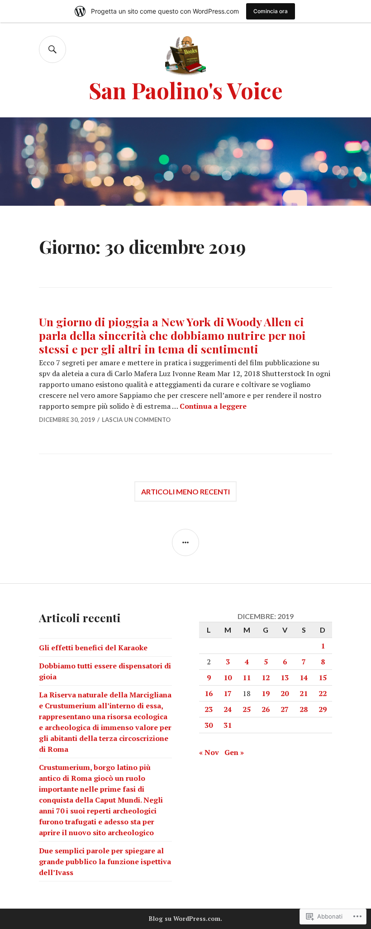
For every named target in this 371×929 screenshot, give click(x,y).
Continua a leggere (213, 406)
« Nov (209, 752)
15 (323, 677)
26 (266, 709)
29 (323, 709)
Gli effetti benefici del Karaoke (93, 648)
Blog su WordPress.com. (185, 918)
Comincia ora (270, 11)
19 (266, 693)
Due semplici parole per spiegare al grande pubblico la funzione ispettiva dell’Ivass (105, 861)
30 (209, 725)
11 (247, 677)
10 (228, 677)
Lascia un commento (136, 419)
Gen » (234, 752)
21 (304, 693)
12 (266, 677)
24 (228, 709)
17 (228, 693)
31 (228, 725)
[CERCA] (52, 49)
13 (285, 677)
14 (304, 677)
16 (209, 693)
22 (323, 693)
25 (247, 709)
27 (285, 709)
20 (285, 693)
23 (209, 709)
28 (304, 709)
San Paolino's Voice (186, 90)
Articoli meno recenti (185, 491)
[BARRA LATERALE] (185, 542)
